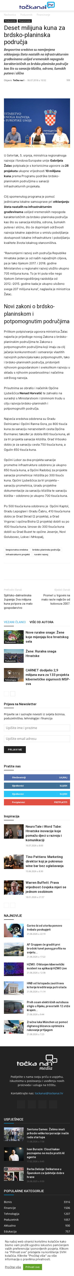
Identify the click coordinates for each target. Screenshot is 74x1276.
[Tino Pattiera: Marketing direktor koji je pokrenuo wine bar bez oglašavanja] (14, 862)
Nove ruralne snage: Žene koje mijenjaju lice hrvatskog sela (47, 636)
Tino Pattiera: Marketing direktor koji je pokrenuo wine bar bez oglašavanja (45, 861)
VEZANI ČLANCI (15, 622)
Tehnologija (10, 679)
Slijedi (63, 785)
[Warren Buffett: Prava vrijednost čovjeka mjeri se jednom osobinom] (14, 887)
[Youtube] (53, 1104)
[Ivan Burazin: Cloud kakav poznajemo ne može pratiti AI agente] (14, 1154)
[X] (17, 571)
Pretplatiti (60, 802)
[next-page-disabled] (12, 905)
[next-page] (12, 693)
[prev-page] (6, 693)
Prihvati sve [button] (32, 1267)
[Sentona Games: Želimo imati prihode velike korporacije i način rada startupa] (14, 1134)
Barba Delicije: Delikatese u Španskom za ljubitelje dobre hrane (45, 1173)
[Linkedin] (26, 571)
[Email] (35, 571)
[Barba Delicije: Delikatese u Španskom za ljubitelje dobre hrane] (14, 1174)
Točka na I (18, 80)
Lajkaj (63, 777)
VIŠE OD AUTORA (41, 622)
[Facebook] (8, 571)
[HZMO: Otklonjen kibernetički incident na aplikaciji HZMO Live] (14, 969)
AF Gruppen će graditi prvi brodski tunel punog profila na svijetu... (46, 948)
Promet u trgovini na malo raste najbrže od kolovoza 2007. (55, 599)
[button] (6, 5)
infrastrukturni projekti (18, 554)
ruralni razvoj (41, 554)
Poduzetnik (26, 14)
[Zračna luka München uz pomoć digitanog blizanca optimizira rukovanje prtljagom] (14, 1027)
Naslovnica (10, 14)
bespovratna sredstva (17, 549)
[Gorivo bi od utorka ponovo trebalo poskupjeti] (14, 930)
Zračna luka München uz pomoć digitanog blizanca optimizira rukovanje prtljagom (47, 1026)
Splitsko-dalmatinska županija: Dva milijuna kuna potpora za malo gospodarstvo (18, 602)
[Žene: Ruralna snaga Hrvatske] (14, 656)
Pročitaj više (13, 1267)
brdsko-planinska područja (46, 549)
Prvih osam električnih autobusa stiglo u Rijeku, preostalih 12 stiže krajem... (48, 1006)
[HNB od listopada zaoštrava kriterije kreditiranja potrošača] (14, 988)
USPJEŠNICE (13, 1119)
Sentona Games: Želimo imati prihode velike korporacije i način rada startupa (48, 1133)
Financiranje (43, 14)
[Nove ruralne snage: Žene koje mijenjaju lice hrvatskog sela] (14, 637)
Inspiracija (11, 816)
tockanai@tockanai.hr (49, 1093)
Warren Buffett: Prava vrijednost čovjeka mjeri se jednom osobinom (46, 887)
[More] (48, 89)
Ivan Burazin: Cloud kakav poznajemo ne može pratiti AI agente (46, 1153)
